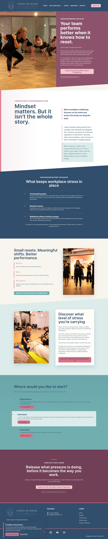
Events (66, 5)
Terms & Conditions (84, 523)
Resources (74, 5)
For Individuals (23, 422)
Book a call (96, 5)
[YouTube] (64, 532)
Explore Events (25, 435)
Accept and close (12, 534)
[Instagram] (50, 532)
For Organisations (26, 407)
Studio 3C (101, 536)
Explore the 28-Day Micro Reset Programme (77, 71)
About (45, 5)
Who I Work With (55, 5)
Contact (82, 5)
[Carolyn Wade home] (22, 5)
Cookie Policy (83, 518)
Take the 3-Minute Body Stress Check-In (74, 359)
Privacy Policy (83, 520)
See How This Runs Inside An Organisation (31, 293)
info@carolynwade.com (55, 514)
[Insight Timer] (57, 532)
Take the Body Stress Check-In (69, 77)
